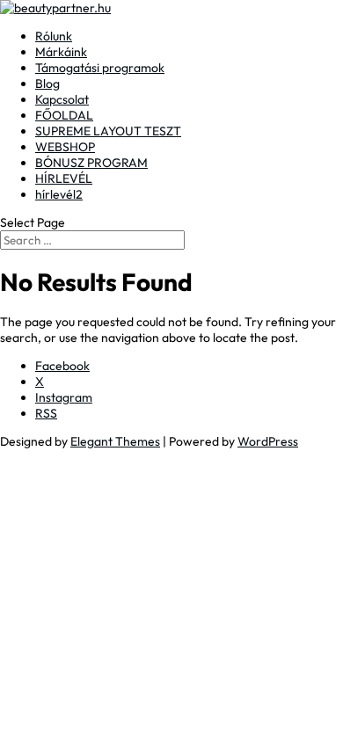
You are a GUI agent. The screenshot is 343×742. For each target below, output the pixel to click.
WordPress (267, 441)
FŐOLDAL (64, 115)
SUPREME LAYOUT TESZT (108, 131)
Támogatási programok (99, 68)
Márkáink (61, 52)
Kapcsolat (62, 99)
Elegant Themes (115, 441)
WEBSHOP (65, 147)
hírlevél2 (59, 194)
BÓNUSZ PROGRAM (91, 163)
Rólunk (53, 36)
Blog (47, 83)
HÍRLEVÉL (63, 178)
